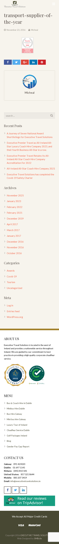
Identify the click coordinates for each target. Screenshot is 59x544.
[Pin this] (42, 62)
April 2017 (12, 224)
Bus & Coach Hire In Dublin (19, 403)
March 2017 (13, 230)
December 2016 (15, 241)
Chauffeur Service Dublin (18, 430)
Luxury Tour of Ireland (17, 425)
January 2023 (14, 201)
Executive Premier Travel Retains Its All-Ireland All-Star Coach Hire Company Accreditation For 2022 (28, 159)
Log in (10, 305)
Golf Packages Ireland (17, 435)
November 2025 (15, 195)
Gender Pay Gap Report (18, 446)
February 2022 (14, 207)
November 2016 (15, 247)
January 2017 (14, 235)
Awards (11, 270)
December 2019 (15, 218)
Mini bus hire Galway (16, 419)
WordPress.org (15, 317)
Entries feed (13, 311)
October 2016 (14, 253)
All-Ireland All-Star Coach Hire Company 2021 (31, 168)
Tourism (11, 282)
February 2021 (14, 212)
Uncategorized (14, 288)
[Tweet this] (16, 62)
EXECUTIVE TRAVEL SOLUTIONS (37, 535)
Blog (9, 441)
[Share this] (8, 62)
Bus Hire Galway (14, 414)
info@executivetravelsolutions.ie (25, 481)
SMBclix (38, 538)
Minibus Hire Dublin (16, 408)
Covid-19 (12, 276)
